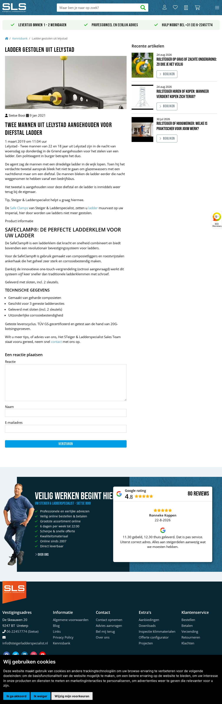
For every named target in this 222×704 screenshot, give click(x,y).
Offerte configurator (154, 637)
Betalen (187, 625)
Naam (9, 406)
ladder (93, 208)
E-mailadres (14, 422)
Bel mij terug (105, 631)
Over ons (43, 554)
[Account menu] (164, 7)
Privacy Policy (63, 637)
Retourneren (190, 637)
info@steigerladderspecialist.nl (25, 643)
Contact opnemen (109, 620)
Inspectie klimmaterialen (157, 631)
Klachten (187, 643)
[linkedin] (24, 649)
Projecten (146, 643)
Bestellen (188, 620)
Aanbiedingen (149, 620)
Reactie (10, 361)
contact (56, 341)
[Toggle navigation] (217, 7)
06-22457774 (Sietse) (22, 631)
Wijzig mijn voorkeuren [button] (72, 696)
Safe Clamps (19, 208)
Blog (56, 625)
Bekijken (169, 74)
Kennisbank (20, 38)
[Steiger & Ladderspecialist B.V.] (24, 7)
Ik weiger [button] (40, 696)
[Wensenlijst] (175, 7)
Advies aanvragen (109, 625)
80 (190, 493)
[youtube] (42, 649)
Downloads (147, 625)
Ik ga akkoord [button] (16, 696)
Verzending (189, 631)
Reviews (201, 494)
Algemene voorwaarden (70, 620)
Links (57, 631)
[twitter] (16, 649)
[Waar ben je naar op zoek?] (143, 7)
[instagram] (34, 649)
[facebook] (6, 649)
